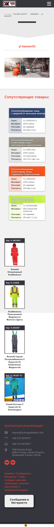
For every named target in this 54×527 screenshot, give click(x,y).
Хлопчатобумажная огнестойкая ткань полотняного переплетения (26, 142)
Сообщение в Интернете (19, 501)
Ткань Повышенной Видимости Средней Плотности (22, 201)
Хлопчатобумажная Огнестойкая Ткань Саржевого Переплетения (25, 172)
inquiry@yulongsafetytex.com (27, 432)
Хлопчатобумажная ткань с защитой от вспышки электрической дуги (28, 112)
